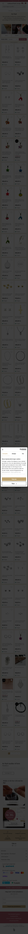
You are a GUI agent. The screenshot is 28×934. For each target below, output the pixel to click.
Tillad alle (14, 479)
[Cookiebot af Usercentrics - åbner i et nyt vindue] (20, 449)
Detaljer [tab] (14, 453)
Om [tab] (23, 453)
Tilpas (13, 483)
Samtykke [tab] (5, 453)
